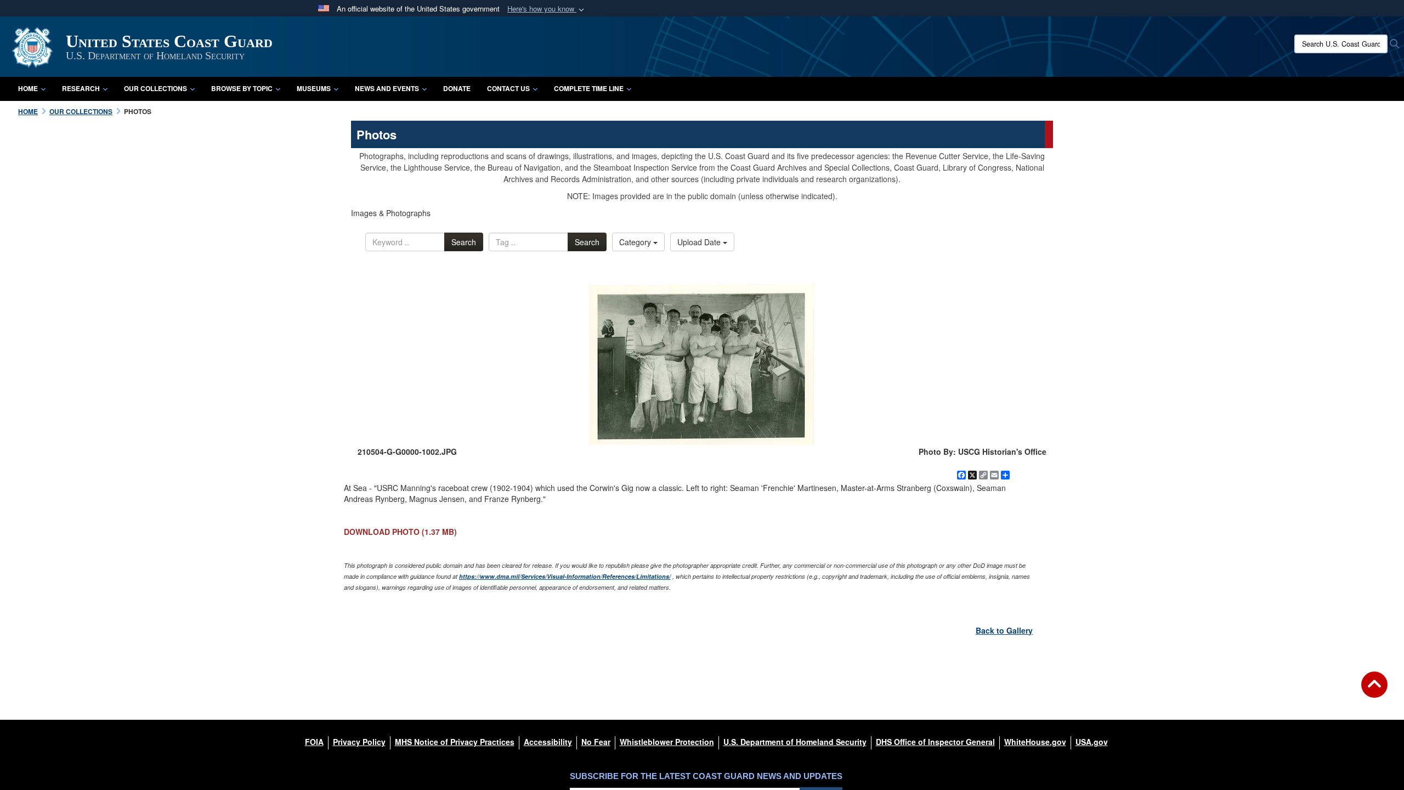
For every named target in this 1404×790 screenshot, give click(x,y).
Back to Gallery (1004, 630)
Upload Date (700, 241)
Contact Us (508, 88)
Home (28, 88)
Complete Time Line (589, 88)
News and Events (387, 88)
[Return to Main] (1374, 691)
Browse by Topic (242, 88)
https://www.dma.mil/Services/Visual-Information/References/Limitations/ (565, 576)
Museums (314, 88)
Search (463, 241)
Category (636, 241)
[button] (546, 9)
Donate (457, 88)
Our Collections (155, 88)
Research (81, 88)
